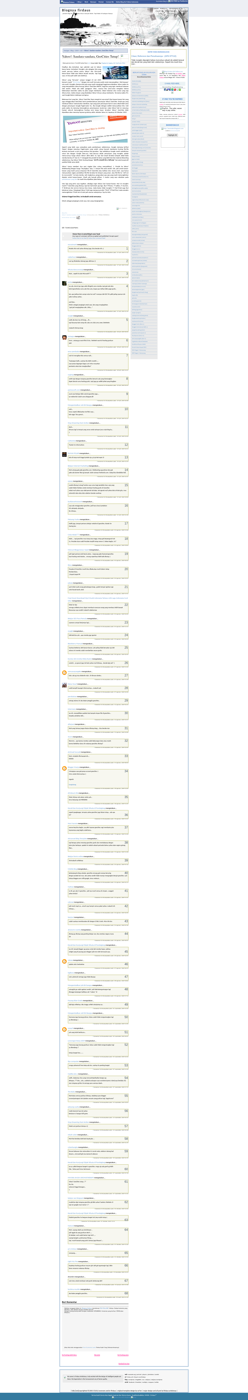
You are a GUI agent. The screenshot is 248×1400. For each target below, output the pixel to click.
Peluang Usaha (73, 519)
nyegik (70, 316)
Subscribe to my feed (79, 238)
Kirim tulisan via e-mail (69, 217)
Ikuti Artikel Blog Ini (162, 1)
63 (126, 1220)
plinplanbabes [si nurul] (139, 286)
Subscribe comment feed (96, 238)
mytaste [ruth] (136, 307)
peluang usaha (73, 1107)
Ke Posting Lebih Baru (69, 1355)
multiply (144, 1382)
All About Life (73, 793)
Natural (71, 1226)
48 (126, 989)
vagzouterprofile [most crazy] (140, 200)
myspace (150, 1382)
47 (126, 976)
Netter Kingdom (136, 93)
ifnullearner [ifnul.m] (138, 335)
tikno (70, 565)
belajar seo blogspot (75, 1198)
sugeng (70, 375)
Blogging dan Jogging (107, 63)
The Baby (71, 1092)
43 (126, 921)
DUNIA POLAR (73, 453)
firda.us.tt (130, 1377)
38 (126, 842)
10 (126, 409)
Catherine (71, 441)
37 (126, 827)
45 (126, 951)
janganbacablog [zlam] (138, 330)
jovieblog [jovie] (136, 301)
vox (143, 1379)
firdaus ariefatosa (170, 1391)
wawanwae (135, 272)
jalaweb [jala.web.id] (138, 133)
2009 (77, 50)
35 (126, 797)
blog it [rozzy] (136, 156)
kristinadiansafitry (137, 275)
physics (144, 1374)
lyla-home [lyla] (136, 191)
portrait (139, 1374)
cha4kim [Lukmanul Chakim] (140, 226)
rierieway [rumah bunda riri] (140, 176)
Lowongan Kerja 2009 (76, 1041)
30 (126, 713)
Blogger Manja (73, 767)
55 (126, 1095)
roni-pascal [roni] (137, 220)
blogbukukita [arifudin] (138, 318)
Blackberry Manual (75, 644)
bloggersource (136, 249)
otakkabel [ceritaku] (137, 217)
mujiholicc (135, 254)
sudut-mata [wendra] (138, 202)
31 (126, 728)
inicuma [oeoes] (136, 269)
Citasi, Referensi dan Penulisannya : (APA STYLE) (153, 56)
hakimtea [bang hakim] (138, 263)
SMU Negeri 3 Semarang (139, 350)
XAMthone (135, 84)
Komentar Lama (89, 1347)
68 (126, 1293)
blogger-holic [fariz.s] (138, 324)
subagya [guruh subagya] (139, 223)
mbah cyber (72, 1135)
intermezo (72, 709)
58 (126, 1138)
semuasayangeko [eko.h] (139, 338)
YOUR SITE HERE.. (137, 81)
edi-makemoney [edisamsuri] (140, 281)
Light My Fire (73, 1262)
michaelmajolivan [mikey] (139, 260)
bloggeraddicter (136, 246)
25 (126, 647)
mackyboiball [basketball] (139, 194)
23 (126, 622)
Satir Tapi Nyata (117, 63)
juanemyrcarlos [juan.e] (139, 333)
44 (126, 933)
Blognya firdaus (76, 10)
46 (126, 964)
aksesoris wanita (74, 930)
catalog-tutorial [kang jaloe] (140, 315)
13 (126, 457)
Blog (72, 50)
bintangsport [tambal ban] (139, 304)
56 (126, 1111)
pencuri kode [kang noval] (139, 127)
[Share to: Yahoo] (174, 90)
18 (126, 538)
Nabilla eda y (73, 1074)
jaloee (70, 583)
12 (126, 444)
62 (126, 1202)
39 (126, 860)
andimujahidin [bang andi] (139, 266)
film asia (134, 231)
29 (126, 700)
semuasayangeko (74, 672)
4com (70, 737)
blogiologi (135, 153)
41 (126, 890)
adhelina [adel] (136, 208)
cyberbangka (73, 1147)
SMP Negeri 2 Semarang (138, 353)
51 (126, 1032)
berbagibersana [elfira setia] (140, 188)
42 (126, 906)
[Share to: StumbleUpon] (172, 90)
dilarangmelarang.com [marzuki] (141, 148)
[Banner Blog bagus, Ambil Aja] (172, 128)
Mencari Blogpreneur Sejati (78, 550)
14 (126, 470)
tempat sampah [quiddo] (139, 150)
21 (126, 587)
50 (126, 1017)
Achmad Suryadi (74, 752)
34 (126, 771)
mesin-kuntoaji (136, 179)
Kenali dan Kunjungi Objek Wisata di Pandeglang (86, 808)
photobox (151, 1374)
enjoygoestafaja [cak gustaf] (140, 234)
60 (126, 1169)
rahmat (70, 902)
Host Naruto (72, 824)
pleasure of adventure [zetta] (140, 96)
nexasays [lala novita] (138, 252)
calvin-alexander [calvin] (139, 237)
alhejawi (71, 724)
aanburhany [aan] (137, 113)
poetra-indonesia (137, 214)
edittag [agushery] (137, 309)
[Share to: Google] (177, 90)
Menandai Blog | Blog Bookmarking (172, 87)
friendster (138, 1382)
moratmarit (72, 245)
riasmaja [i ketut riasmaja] (139, 283)
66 (126, 1265)
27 (126, 675)
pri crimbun (72, 1249)
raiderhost (72, 257)
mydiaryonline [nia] (137, 321)
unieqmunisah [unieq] (138, 240)
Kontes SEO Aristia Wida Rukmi (80, 659)
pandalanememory (137, 165)
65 (126, 1253)
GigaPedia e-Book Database (140, 341)
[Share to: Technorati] (180, 90)
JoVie (70, 282)
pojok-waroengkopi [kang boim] (141, 211)
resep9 (70, 1028)
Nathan (71, 887)
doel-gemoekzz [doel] (138, 139)
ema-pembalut (73, 352)
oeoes (70, 481)
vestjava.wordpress (156, 1379)
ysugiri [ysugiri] (136, 312)
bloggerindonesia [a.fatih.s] (140, 327)
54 (126, 1078)
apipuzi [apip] (136, 278)
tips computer (73, 1061)
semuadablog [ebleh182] (139, 185)
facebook (131, 1382)
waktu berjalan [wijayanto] (139, 142)
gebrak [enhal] (136, 116)
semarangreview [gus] (138, 289)
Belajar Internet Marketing (78, 466)
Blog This (64, 213)
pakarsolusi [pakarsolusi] (139, 107)
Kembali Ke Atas (124, 1363)
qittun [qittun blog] (137, 162)
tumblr (157, 1374)
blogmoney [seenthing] (138, 98)
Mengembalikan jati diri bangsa (80, 985)
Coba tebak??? (73, 535)
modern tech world (137, 136)
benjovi (71, 917)
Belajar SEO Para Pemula (77, 619)
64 (126, 1229)
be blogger (135, 168)
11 (126, 427)
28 (126, 688)
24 (126, 635)
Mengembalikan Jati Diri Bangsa (80, 1013)
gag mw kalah (136, 159)
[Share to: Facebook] (170, 90)
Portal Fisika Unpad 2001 (139, 347)
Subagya (71, 336)
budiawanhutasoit (75, 502)
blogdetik (138, 1379)
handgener (135, 197)
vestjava (147, 1379)
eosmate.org (131, 1374)
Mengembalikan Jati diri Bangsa (80, 405)
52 (126, 1044)
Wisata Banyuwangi (75, 270)
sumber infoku (136, 122)
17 (126, 523)
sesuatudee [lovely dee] (138, 182)
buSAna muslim (74, 1289)
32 (126, 740)
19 (126, 553)
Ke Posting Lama (123, 1355)
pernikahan (72, 697)
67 (126, 1280)
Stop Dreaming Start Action (78, 423)
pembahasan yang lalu (70, 179)
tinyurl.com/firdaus (140, 1377)
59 (126, 1151)
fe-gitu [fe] (135, 295)
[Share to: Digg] (165, 90)
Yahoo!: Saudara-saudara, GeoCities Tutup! (90, 56)
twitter (157, 1382)
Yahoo (123, 63)
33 (126, 756)
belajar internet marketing (139, 104)
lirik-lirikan (76, 82)
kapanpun (135, 171)
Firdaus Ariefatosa (81, 1376)
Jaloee (70, 960)
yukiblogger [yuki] (137, 130)
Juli (81, 50)
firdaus (113, 1391)
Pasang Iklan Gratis (75, 1001)
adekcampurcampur (138, 243)
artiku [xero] (135, 228)
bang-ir (134, 119)
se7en (139, 1391)
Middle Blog (72, 869)
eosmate (102, 1391)
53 (126, 1065)
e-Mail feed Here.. (172, 84)
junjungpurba (136, 205)
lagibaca (71, 973)
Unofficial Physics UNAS (139, 344)
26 (126, 663)
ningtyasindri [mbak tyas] (139, 124)
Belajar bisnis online (75, 856)
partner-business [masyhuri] (140, 257)
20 (126, 569)
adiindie (134, 298)
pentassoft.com (74, 390)
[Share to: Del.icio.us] (167, 90)
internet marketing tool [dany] (140, 101)
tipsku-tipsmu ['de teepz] (139, 174)
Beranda (97, 1355)
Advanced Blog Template (77, 839)
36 (126, 815)
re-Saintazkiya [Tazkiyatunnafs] (140, 110)
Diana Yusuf (72, 684)
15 (126, 485)
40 (126, 873)
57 (126, 1126)
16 (126, 505)
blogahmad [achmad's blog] (140, 292)
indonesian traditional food (140, 145)
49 (126, 1004)
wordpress (131, 1379)
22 (126, 604)
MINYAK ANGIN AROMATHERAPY (81, 1178)
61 (126, 1181)
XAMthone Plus (136, 87)
